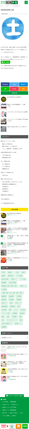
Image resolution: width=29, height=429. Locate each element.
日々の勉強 (5, 164)
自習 (8, 316)
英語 (11, 303)
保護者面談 (4, 306)
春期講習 (12, 306)
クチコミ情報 (5, 415)
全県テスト (4, 303)
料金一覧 (4, 413)
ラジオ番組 (19, 275)
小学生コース (5, 404)
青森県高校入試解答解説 (8, 184)
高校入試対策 (5, 279)
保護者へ (10, 272)
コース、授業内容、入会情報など (10, 148)
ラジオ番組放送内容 (6, 203)
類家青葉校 (5, 157)
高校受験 (4, 189)
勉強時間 (11, 296)
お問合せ (14, 415)
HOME (4, 399)
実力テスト (18, 303)
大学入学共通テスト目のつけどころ (11, 181)
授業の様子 (11, 275)
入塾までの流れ (13, 413)
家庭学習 (4, 299)
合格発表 (14, 313)
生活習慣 (4, 309)
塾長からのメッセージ (6, 141)
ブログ (7, 6)
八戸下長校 (5, 155)
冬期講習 (19, 299)
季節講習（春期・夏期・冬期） (9, 286)
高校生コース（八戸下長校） (9, 407)
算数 (3, 316)
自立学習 (23, 309)
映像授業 (4, 327)
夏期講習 (4, 296)
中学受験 (4, 186)
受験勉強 (4, 168)
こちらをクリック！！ (8, 52)
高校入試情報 (12, 282)
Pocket (14, 88)
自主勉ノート (18, 323)
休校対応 (22, 313)
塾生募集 (4, 282)
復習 (21, 320)
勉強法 (3, 275)
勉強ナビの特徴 (6, 144)
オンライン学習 (6, 313)
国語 (10, 309)
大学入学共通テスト (7, 323)
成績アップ (23, 286)
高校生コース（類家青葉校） (9, 410)
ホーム (2, 6)
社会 (3, 320)
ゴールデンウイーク (12, 320)
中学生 (3, 175)
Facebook (5, 84)
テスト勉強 (5, 166)
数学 (19, 306)
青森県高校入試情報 (6, 195)
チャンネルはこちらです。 (7, 68)
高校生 (23, 272)
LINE (5, 88)
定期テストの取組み (6, 172)
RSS (23, 88)
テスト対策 (23, 279)
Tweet (14, 84)
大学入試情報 (4, 199)
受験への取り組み (5, 179)
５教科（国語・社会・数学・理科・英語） (12, 292)
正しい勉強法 (4, 161)
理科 (20, 316)
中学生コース (15, 404)
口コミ (16, 309)
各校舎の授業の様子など (7, 152)
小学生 (17, 272)
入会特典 (4, 289)
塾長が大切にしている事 (8, 146)
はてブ (24, 84)
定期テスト (14, 279)
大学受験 (4, 191)
